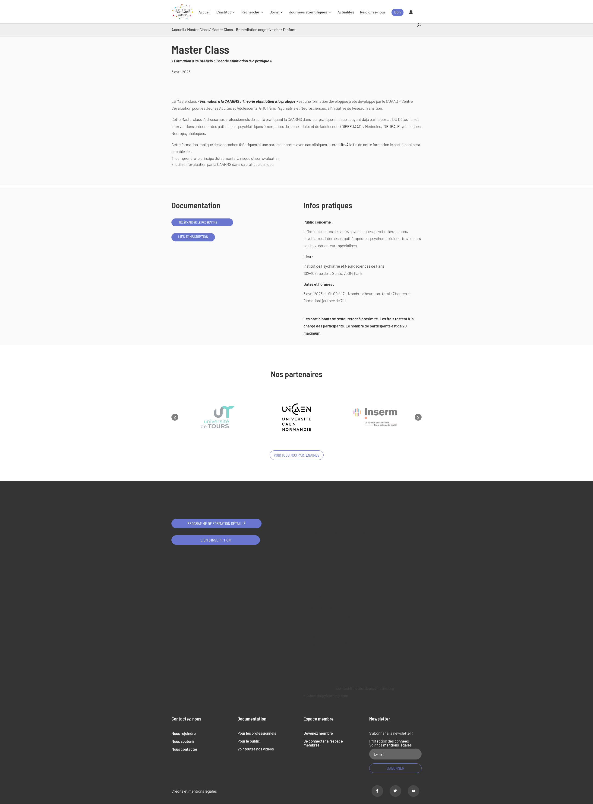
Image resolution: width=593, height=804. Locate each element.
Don (397, 12)
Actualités (346, 12)
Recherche (250, 12)
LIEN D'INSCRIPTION (216, 540)
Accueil (205, 12)
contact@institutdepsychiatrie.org (365, 688)
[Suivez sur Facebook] (377, 791)
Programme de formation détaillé (216, 523)
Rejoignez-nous (373, 12)
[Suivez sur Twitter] (395, 791)
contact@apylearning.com (325, 695)
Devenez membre (318, 733)
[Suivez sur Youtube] (413, 791)
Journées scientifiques (308, 12)
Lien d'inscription (193, 236)
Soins (274, 12)
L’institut (223, 12)
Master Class (197, 29)
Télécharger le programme (198, 222)
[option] (218, 417)
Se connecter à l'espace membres (323, 743)
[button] (174, 417)
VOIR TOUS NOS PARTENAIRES (296, 455)
